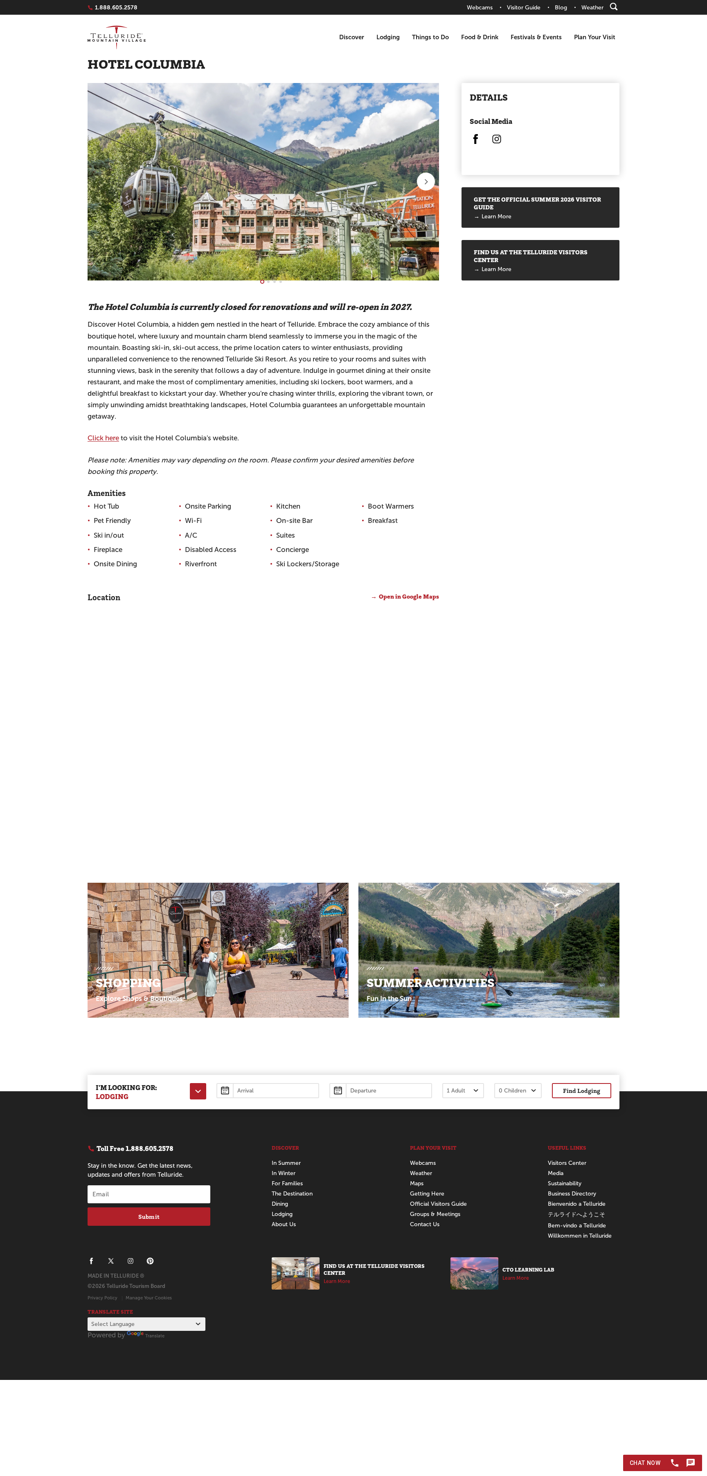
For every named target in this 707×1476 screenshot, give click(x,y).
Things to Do (430, 37)
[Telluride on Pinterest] (150, 1261)
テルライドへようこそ (576, 1214)
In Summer (286, 1163)
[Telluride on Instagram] (496, 142)
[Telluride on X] (111, 1261)
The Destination (292, 1194)
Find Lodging (581, 1091)
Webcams (423, 1163)
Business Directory (572, 1194)
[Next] (426, 182)
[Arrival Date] (267, 1090)
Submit (149, 1216)
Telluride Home (117, 37)
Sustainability (564, 1183)
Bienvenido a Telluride (577, 1204)
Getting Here (427, 1194)
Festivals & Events (536, 37)
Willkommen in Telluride (580, 1236)
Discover (351, 37)
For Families (287, 1183)
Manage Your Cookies (149, 1297)
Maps (416, 1183)
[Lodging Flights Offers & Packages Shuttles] (198, 1091)
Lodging (388, 37)
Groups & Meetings (435, 1214)
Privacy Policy (102, 1297)
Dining (280, 1204)
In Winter (283, 1173)
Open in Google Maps (409, 596)
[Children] (518, 1090)
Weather (421, 1173)
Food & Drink (479, 37)
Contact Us (424, 1224)
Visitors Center (567, 1163)
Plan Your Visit (594, 37)
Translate (154, 1335)
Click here (103, 438)
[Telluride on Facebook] (475, 142)
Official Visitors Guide (438, 1204)
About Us (284, 1224)
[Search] (614, 6)
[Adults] (463, 1090)
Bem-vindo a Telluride (577, 1226)
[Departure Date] (380, 1090)
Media (555, 1173)
